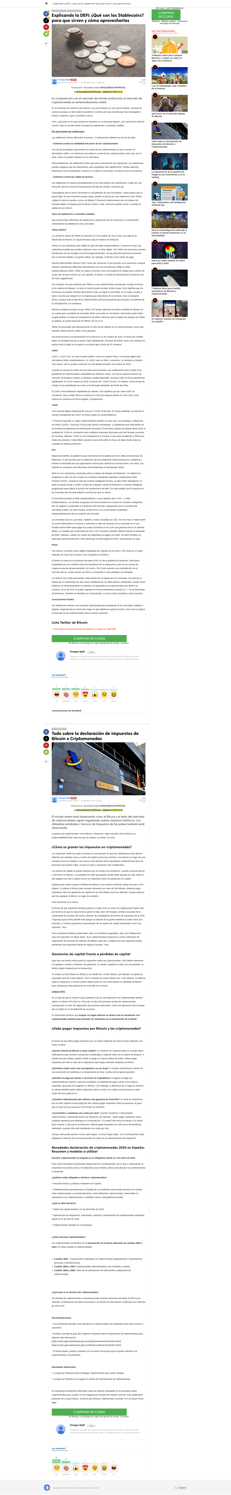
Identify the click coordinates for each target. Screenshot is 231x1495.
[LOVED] (85, 694)
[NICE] (75, 694)
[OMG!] (94, 694)
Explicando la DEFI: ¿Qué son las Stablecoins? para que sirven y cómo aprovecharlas (98, 18)
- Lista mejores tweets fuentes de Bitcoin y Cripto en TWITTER (84, 629)
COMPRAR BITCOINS (89, 638)
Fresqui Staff (64, 80)
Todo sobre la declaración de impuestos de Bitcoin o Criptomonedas (95, 736)
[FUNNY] (113, 694)
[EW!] (104, 694)
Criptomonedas (59, 11)
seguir (91, 652)
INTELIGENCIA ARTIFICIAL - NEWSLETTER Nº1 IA (100, 92)
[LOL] (56, 694)
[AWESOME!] (66, 694)
